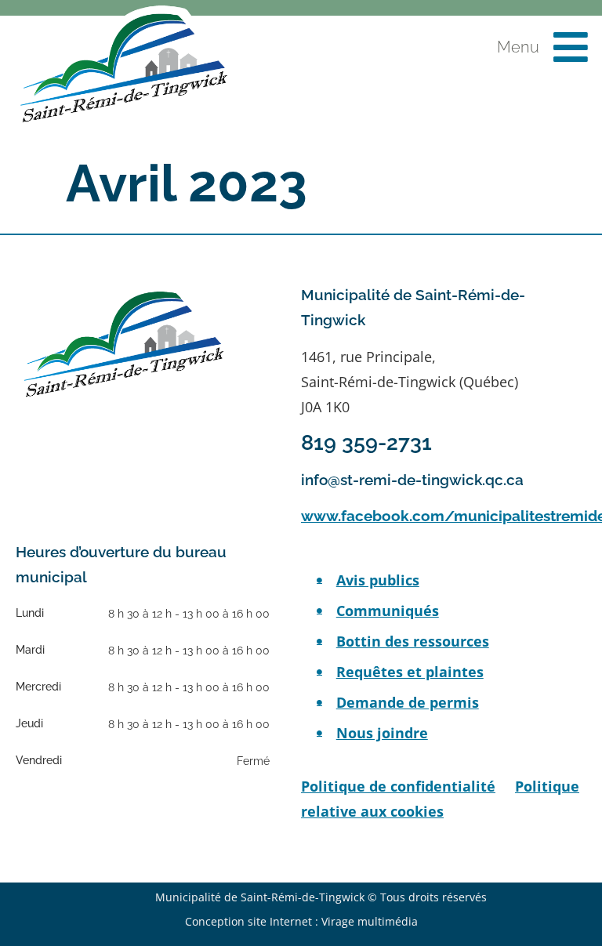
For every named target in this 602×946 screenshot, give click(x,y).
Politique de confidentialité (398, 786)
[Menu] (570, 47)
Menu (518, 47)
